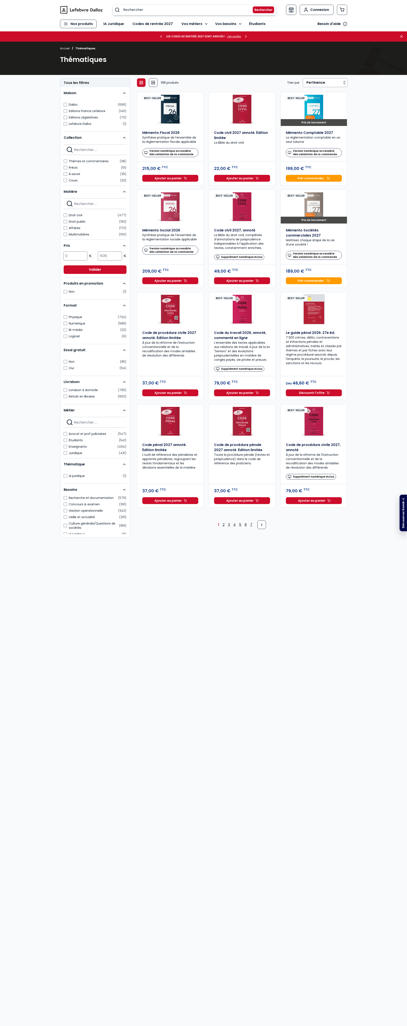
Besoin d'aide (329, 23)
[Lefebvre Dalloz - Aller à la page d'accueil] (81, 10)
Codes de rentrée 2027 (152, 23)
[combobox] (194, 10)
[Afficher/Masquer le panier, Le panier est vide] (342, 10)
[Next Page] (261, 524)
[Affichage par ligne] (153, 82)
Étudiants (257, 23)
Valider (95, 269)
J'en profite (234, 36)
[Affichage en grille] (141, 82)
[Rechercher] (261, 9)
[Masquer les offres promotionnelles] (402, 36)
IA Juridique (113, 23)
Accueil (65, 48)
